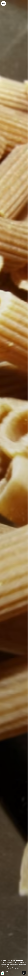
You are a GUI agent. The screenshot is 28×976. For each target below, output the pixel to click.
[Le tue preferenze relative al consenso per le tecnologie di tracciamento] (2, 973)
